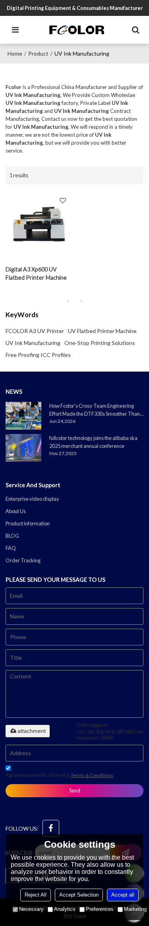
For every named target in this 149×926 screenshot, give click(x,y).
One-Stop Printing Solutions (99, 342)
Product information (28, 523)
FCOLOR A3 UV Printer (35, 330)
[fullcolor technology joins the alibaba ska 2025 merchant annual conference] (23, 448)
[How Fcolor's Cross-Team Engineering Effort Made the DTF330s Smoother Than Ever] (23, 416)
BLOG (12, 536)
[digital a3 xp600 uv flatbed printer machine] (38, 225)
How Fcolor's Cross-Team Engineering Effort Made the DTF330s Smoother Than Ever (94, 410)
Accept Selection (79, 895)
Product (38, 53)
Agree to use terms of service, (59, 775)
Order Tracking (23, 560)
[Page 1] (68, 301)
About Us (16, 511)
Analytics (64, 909)
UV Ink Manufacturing (33, 342)
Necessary (31, 909)
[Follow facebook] (51, 828)
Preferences (100, 909)
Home (15, 53)
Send (74, 790)
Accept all (122, 895)
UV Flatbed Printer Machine (102, 330)
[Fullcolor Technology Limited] (76, 29)
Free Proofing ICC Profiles (38, 354)
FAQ (11, 548)
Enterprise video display (32, 499)
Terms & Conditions (92, 775)
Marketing (135, 909)
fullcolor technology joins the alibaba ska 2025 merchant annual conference (93, 442)
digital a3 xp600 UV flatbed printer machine (36, 273)
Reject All (35, 895)
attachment (31, 731)
